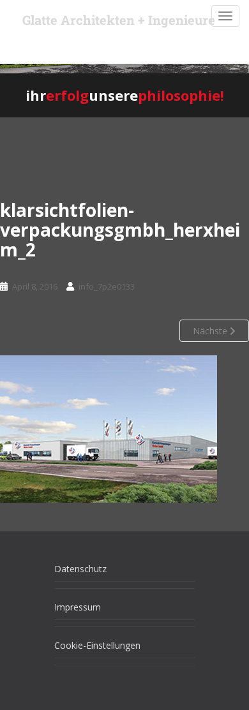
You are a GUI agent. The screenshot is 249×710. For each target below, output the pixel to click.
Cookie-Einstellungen (97, 645)
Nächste (211, 331)
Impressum (77, 607)
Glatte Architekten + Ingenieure (118, 19)
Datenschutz (80, 569)
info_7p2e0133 (107, 286)
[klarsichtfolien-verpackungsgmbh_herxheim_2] (108, 429)
